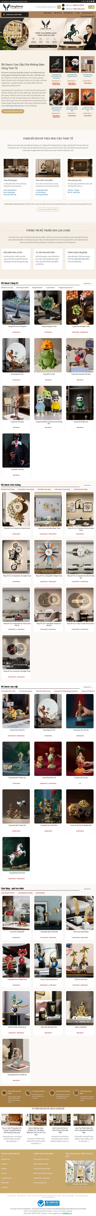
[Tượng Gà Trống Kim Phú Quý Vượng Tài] (88, 97)
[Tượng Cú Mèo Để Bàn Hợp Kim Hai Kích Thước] (56, 97)
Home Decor (48, 13)
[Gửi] (59, 7)
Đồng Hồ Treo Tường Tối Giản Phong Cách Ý (81, 623)
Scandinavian (6, 1178)
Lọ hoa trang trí (41, 192)
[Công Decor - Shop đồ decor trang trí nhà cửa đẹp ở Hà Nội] (16, 7)
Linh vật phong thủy (25, 691)
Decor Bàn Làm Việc (81, 1196)
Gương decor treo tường (26, 489)
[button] (91, 7)
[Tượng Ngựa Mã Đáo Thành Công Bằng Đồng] (56, 64)
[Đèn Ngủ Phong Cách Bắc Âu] (88, 64)
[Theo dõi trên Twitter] (87, 1)
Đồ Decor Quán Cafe (54, 1196)
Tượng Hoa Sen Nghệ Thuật (80, 326)
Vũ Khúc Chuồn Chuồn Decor (17, 1027)
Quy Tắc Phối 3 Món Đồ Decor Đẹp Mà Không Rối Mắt (84, 1130)
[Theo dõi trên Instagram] (83, 1)
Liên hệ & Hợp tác (87, 13)
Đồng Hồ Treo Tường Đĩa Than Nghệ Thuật (17, 671)
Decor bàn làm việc (10, 195)
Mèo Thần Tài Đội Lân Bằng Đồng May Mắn (72, 109)
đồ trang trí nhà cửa (13, 106)
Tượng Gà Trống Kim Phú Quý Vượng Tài (87, 109)
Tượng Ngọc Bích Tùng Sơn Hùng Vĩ (72, 75)
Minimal (4, 1169)
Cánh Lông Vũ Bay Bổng (80, 932)
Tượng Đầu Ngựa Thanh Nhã (49, 932)
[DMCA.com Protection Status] (67, 1213)
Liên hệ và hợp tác (40, 1183)
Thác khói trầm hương (43, 691)
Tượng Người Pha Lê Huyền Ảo (17, 1075)
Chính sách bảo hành (87, 16)
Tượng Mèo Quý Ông (17, 469)
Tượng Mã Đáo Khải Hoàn (17, 873)
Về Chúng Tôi (68, 13)
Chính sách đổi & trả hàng (42, 1173)
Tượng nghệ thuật (42, 190)
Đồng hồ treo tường (7, 489)
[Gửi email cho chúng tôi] (89, 1)
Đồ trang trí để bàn (42, 195)
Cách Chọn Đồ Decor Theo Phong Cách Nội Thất (60, 1130)
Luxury (4, 1173)
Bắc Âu (70, 192)
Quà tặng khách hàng (25, 893)
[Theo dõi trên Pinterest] (91, 1)
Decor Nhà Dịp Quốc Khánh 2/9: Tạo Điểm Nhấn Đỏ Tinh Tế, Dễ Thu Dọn (36, 1131)
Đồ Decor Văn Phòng (39, 1196)
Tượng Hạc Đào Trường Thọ (17, 825)
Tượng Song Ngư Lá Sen (49, 326)
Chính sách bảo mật (40, 1164)
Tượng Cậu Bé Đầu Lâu (81, 422)
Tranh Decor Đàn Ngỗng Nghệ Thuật (49, 528)
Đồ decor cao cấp (7, 287)
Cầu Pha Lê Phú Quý (81, 979)
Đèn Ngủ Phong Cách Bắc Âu (87, 75)
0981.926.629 (79, 9)
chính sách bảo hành (81, 259)
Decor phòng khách (10, 190)
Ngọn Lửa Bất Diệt (80, 1027)
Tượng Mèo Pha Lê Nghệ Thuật (17, 979)
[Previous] (4, 34)
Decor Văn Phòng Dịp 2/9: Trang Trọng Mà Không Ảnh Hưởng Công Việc (12, 1130)
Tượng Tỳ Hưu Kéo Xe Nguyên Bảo (81, 825)
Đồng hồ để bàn (37, 287)
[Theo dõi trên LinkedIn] (93, 1)
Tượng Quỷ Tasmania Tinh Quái (80, 374)
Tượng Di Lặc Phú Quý (81, 778)
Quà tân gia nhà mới (8, 893)
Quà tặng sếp (40, 893)
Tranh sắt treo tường (80, 489)
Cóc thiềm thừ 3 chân (8, 691)
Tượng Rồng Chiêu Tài (49, 778)
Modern (4, 1164)
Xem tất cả (87, 283)
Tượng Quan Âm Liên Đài (80, 730)
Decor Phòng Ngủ (68, 1196)
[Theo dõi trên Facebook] (82, 1)
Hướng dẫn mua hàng (41, 1178)
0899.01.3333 (78, 5)
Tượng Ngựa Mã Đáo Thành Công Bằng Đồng (56, 76)
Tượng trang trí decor (65, 287)
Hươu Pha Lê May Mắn (17, 932)
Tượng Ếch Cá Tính (49, 374)
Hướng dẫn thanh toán (41, 1169)
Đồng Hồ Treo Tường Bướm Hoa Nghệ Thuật (17, 576)
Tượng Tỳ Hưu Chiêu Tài (17, 730)
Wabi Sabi (76, 192)
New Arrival (58, 13)
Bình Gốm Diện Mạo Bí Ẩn (49, 1027)
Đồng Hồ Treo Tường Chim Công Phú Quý (17, 528)
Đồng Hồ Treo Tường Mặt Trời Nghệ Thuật (49, 576)
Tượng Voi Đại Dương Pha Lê (49, 979)
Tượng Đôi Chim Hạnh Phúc (48, 825)
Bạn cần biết (21, 1196)
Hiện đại (70, 190)
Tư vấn (77, 13)
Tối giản (76, 190)
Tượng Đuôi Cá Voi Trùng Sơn (17, 326)
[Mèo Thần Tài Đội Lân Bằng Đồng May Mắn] (72, 97)
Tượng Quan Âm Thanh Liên (17, 778)
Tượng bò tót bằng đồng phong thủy (66, 691)
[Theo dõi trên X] (85, 1)
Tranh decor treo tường (62, 489)
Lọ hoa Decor (50, 287)
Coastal (4, 1187)
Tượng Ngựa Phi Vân (17, 374)
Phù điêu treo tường (44, 489)
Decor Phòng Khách (48, 1197)
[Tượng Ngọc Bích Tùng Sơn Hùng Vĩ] (72, 64)
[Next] (91, 34)
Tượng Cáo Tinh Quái (17, 422)
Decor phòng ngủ (9, 192)
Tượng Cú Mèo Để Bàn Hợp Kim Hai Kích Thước (56, 109)
